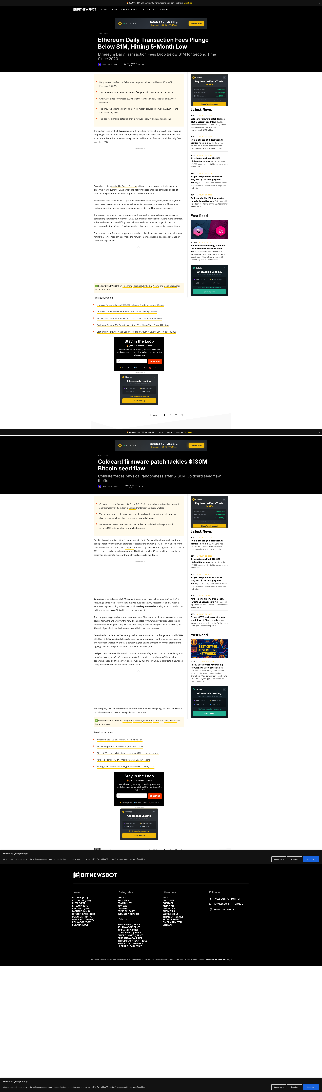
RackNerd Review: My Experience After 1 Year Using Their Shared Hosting (133, 325)
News (106, 34)
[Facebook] (164, 414)
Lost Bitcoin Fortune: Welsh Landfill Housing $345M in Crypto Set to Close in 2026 (136, 331)
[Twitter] (228, 899)
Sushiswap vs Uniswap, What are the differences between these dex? (208, 248)
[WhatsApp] (181, 414)
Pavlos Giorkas (111, 64)
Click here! (188, 3)
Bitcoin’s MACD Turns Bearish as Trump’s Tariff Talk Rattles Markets (129, 318)
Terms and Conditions (216, 960)
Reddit (218, 909)
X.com (156, 285)
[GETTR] (224, 910)
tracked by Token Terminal (124, 186)
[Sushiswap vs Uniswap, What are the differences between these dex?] (209, 229)
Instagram (220, 904)
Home (100, 34)
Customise (277, 1087)
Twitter (235, 899)
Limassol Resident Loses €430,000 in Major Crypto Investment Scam (130, 305)
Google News (170, 285)
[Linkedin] (229, 904)
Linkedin (237, 904)
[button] (245, 9)
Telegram (127, 285)
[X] (170, 414)
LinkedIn (147, 285)
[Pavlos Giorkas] (100, 64)
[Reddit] (210, 910)
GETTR (230, 909)
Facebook (137, 285)
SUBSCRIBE (155, 361)
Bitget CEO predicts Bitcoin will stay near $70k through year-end (207, 179)
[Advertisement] (139, 165)
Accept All (311, 1087)
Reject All (294, 1087)
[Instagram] (210, 904)
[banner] (161, 23)
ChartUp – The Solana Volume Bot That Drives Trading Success (127, 311)
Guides (194, 242)
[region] (161, 1085)
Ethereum (129, 82)
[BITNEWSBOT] (84, 9)
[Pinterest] (176, 414)
